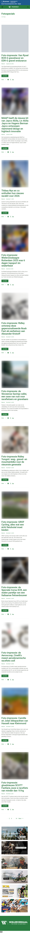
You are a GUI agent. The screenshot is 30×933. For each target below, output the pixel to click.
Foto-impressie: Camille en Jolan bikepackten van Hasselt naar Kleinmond (14, 721)
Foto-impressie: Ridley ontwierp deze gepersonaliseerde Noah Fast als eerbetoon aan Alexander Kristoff (14, 328)
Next (20, 818)
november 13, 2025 (10, 533)
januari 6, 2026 (9, 134)
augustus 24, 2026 (10, 63)
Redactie (3, 63)
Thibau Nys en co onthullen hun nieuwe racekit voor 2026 (12, 193)
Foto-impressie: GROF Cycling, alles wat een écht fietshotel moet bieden (12, 526)
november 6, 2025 (9, 793)
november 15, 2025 (10, 467)
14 (16, 818)
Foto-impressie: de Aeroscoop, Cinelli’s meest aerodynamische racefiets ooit (13, 656)
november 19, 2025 (10, 336)
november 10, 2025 (10, 726)
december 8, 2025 (9, 268)
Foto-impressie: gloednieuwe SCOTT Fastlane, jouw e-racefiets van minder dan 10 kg (14, 786)
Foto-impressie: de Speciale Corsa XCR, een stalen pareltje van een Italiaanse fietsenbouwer (14, 591)
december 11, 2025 (10, 199)
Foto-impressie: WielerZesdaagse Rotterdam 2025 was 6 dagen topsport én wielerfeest (13, 260)
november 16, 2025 (10, 402)
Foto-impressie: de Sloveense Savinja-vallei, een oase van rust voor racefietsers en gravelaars (14, 395)
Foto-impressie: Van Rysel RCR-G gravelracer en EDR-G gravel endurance (14, 58)
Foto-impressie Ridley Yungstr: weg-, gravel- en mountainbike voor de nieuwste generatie (14, 460)
